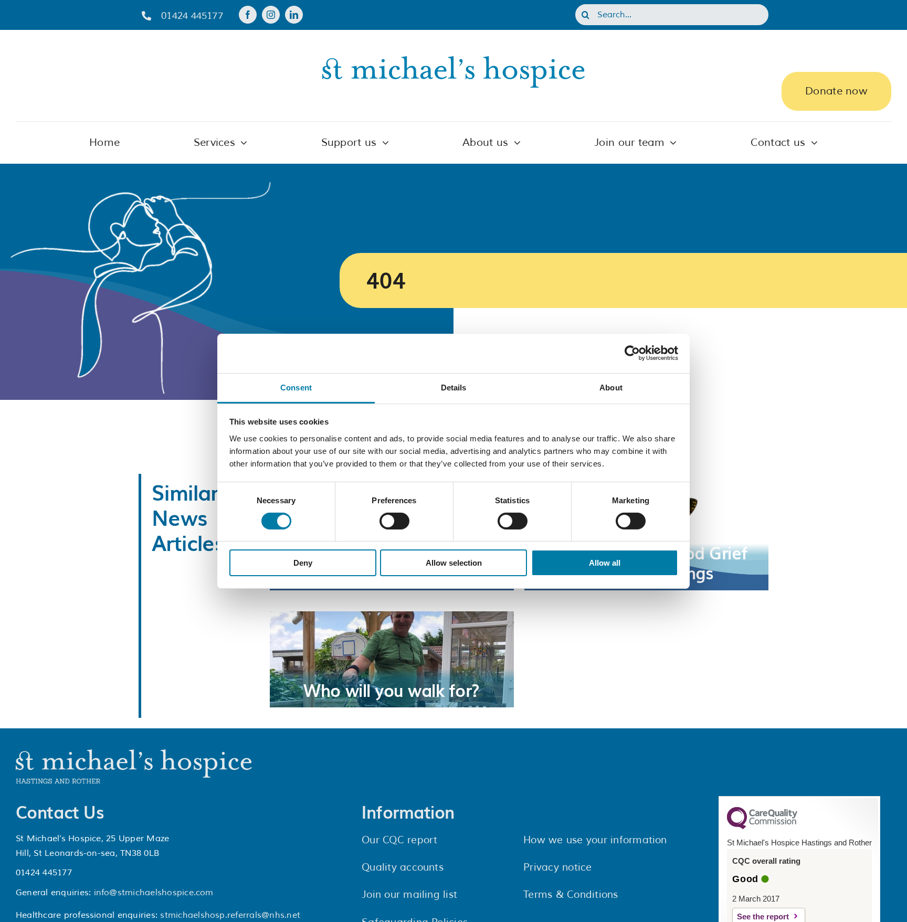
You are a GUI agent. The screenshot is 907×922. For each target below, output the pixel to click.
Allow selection (454, 562)
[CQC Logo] (762, 826)
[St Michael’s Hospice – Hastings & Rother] (134, 753)
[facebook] (248, 15)
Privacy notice (557, 867)
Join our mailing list (409, 894)
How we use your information (595, 840)
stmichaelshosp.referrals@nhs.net (230, 915)
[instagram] (271, 15)
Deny (302, 562)
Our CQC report (399, 840)
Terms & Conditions (570, 894)
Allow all (604, 562)
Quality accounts (403, 867)
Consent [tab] (296, 387)
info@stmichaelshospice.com (154, 892)
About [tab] (611, 387)
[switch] (394, 521)
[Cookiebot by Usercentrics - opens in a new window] (632, 353)
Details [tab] (454, 387)
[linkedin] (294, 15)
